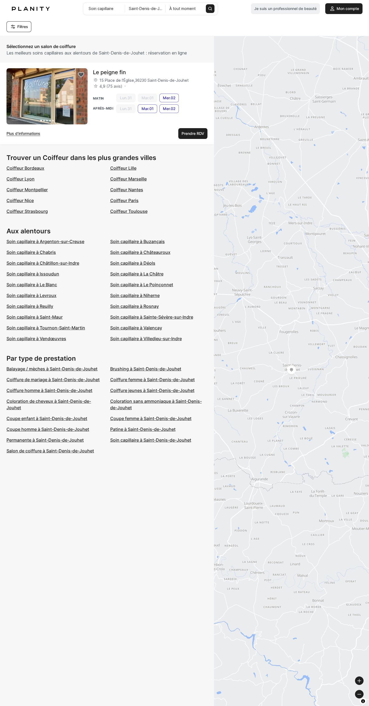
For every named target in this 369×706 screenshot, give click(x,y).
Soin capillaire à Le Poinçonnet (141, 284)
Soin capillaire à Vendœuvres (36, 338)
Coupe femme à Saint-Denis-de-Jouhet (151, 418)
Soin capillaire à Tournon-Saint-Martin (45, 327)
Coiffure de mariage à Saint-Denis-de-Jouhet (53, 379)
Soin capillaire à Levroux (31, 295)
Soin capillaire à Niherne (135, 295)
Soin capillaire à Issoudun (32, 274)
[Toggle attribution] (363, 701)
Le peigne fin (109, 72)
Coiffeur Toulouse (128, 211)
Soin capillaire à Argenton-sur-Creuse (45, 241)
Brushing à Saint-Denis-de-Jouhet (145, 368)
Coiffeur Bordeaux (25, 168)
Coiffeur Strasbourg (27, 211)
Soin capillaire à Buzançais (137, 241)
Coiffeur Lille (123, 168)
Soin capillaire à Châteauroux (140, 252)
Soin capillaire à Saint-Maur (34, 317)
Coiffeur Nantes (126, 189)
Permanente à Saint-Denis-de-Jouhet (45, 440)
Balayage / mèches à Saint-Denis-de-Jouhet (52, 368)
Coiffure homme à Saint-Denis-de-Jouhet (49, 390)
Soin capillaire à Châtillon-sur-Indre (42, 263)
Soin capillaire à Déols (132, 263)
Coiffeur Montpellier (27, 189)
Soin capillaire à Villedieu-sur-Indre (146, 338)
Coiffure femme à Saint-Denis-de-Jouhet (152, 379)
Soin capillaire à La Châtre (136, 274)
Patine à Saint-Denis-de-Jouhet (143, 429)
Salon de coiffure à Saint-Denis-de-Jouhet (50, 450)
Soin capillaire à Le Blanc (31, 284)
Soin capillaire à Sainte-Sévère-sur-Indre (151, 317)
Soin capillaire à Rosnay (134, 306)
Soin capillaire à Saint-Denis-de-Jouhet (150, 440)
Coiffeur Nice (20, 200)
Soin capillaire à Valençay (136, 327)
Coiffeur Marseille (128, 179)
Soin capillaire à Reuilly (29, 306)
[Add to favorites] (81, 74)
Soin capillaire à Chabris (31, 252)
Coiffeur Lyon (20, 179)
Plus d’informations (23, 133)
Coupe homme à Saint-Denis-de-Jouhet (47, 429)
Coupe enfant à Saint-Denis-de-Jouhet (46, 418)
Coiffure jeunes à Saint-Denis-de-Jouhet (152, 390)
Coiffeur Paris (124, 200)
